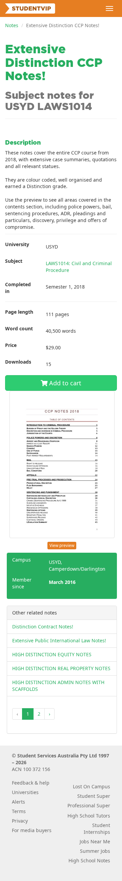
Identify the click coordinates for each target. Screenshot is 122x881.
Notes (11, 25)
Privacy (20, 821)
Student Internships (97, 828)
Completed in (18, 287)
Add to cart (64, 383)
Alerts (18, 802)
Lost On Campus (91, 786)
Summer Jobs (95, 851)
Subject (13, 261)
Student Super (93, 796)
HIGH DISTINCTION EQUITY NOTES (52, 654)
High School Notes (89, 860)
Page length (19, 312)
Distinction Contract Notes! (42, 626)
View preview (61, 545)
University (17, 244)
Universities (25, 792)
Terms (19, 811)
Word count (19, 328)
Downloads (18, 362)
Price (11, 345)
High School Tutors (88, 815)
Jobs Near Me (95, 841)
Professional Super (88, 805)
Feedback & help (30, 782)
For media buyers (32, 830)
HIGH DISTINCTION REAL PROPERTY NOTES (61, 668)
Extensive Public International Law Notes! (59, 640)
